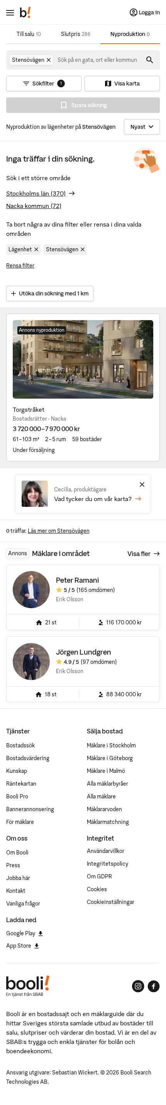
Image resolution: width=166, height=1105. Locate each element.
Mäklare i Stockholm (111, 745)
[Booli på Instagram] (138, 986)
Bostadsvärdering (27, 758)
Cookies (97, 889)
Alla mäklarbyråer (107, 783)
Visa (139, 554)
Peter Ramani (77, 580)
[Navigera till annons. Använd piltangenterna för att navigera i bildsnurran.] (83, 359)
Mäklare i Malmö (106, 770)
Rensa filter (20, 265)
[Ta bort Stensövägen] (48, 59)
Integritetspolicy (107, 863)
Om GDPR (99, 876)
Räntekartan (21, 783)
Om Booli (17, 852)
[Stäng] (142, 484)
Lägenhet (20, 249)
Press (13, 865)
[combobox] (98, 60)
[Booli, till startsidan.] (25, 12)
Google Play (20, 933)
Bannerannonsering (30, 809)
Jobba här (18, 878)
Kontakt (15, 890)
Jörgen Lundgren (83, 652)
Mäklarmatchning (108, 822)
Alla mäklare (101, 796)
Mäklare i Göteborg (110, 758)
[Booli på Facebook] (153, 986)
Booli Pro (17, 796)
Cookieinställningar (110, 902)
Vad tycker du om (93, 499)
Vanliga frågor (23, 903)
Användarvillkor (105, 851)
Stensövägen (62, 249)
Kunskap (16, 770)
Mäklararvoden (104, 809)
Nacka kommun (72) (33, 206)
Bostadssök (20, 745)
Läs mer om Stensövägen (59, 530)
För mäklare (20, 822)
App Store (18, 945)
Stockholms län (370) (36, 193)
